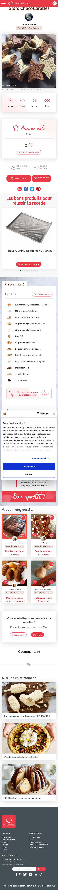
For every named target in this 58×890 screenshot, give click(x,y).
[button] (3, 3)
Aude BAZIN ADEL (14, 589)
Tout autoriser (29, 466)
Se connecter (18, 634)
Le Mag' (4, 842)
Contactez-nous (34, 837)
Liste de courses (43, 294)
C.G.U (31, 840)
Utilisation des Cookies (37, 847)
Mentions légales (35, 842)
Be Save (4, 847)
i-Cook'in (5, 850)
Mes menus (43, 177)
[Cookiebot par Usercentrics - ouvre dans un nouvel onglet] (37, 414)
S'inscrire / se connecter (14, 886)
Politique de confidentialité (38, 845)
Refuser (29, 474)
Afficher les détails (41, 458)
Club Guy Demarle (8, 840)
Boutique (5, 845)
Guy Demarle (6, 837)
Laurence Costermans (14, 543)
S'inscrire (37, 634)
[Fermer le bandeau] (54, 414)
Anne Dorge (43, 543)
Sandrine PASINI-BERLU (43, 589)
